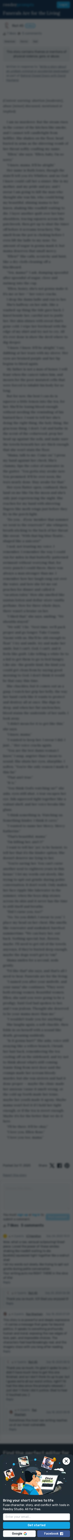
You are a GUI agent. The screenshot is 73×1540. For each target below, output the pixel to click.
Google (17, 1533)
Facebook (51, 1533)
